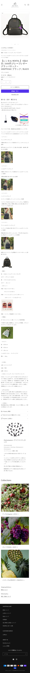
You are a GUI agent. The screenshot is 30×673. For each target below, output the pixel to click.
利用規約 (5, 619)
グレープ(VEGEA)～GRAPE (9, 547)
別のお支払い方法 (15, 94)
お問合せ (5, 634)
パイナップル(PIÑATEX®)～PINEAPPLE (12, 580)
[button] (1, 4)
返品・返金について (6, 596)
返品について (6, 616)
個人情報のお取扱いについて (9, 622)
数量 (2, 79)
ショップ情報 (6, 645)
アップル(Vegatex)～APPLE (9, 514)
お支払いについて (7, 613)
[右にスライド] (18, 44)
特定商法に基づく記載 (8, 625)
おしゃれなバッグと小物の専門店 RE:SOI (13, 670)
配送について (4, 589)
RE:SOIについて (6, 643)
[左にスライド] (11, 44)
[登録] (25, 654)
